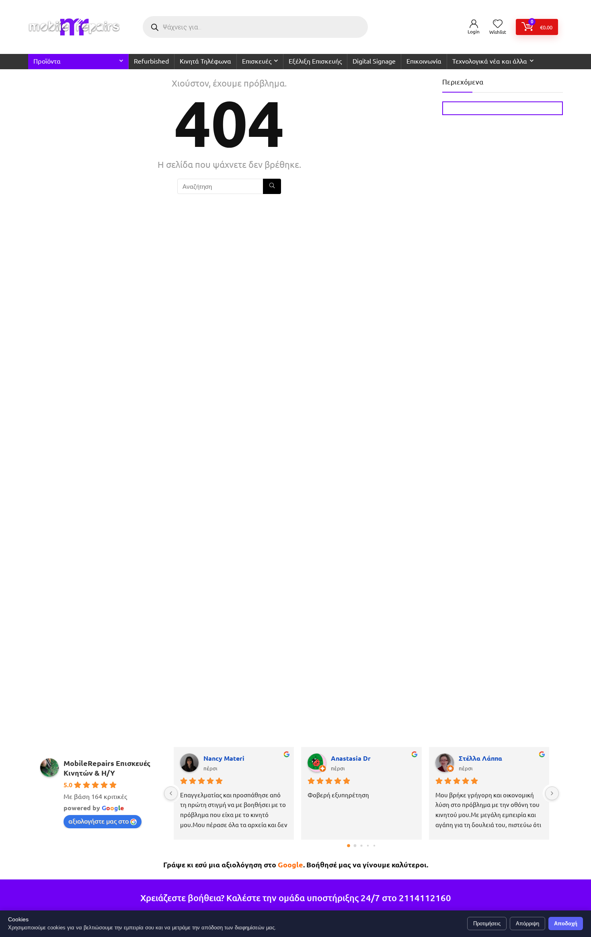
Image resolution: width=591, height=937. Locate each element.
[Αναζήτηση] (272, 186)
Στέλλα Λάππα (480, 758)
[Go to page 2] (361, 845)
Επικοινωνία (423, 61)
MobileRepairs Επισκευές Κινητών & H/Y (107, 767)
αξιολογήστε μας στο (98, 821)
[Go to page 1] (354, 845)
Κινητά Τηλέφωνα (205, 61)
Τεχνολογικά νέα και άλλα (489, 61)
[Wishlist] (498, 24)
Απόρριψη (527, 923)
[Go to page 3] (368, 845)
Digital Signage (374, 61)
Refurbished (151, 61)
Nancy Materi (223, 758)
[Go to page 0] (348, 845)
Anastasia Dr (351, 758)
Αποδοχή (565, 923)
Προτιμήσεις (487, 923)
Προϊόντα (47, 61)
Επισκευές (256, 61)
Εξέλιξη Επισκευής (315, 61)
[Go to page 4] (374, 845)
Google (290, 864)
